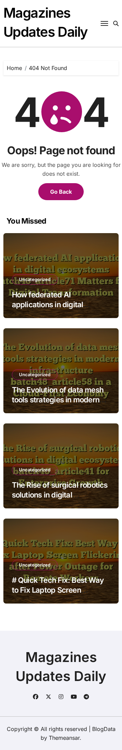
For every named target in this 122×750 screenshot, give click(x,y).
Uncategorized (34, 279)
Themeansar (64, 737)
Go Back (61, 191)
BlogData (104, 729)
